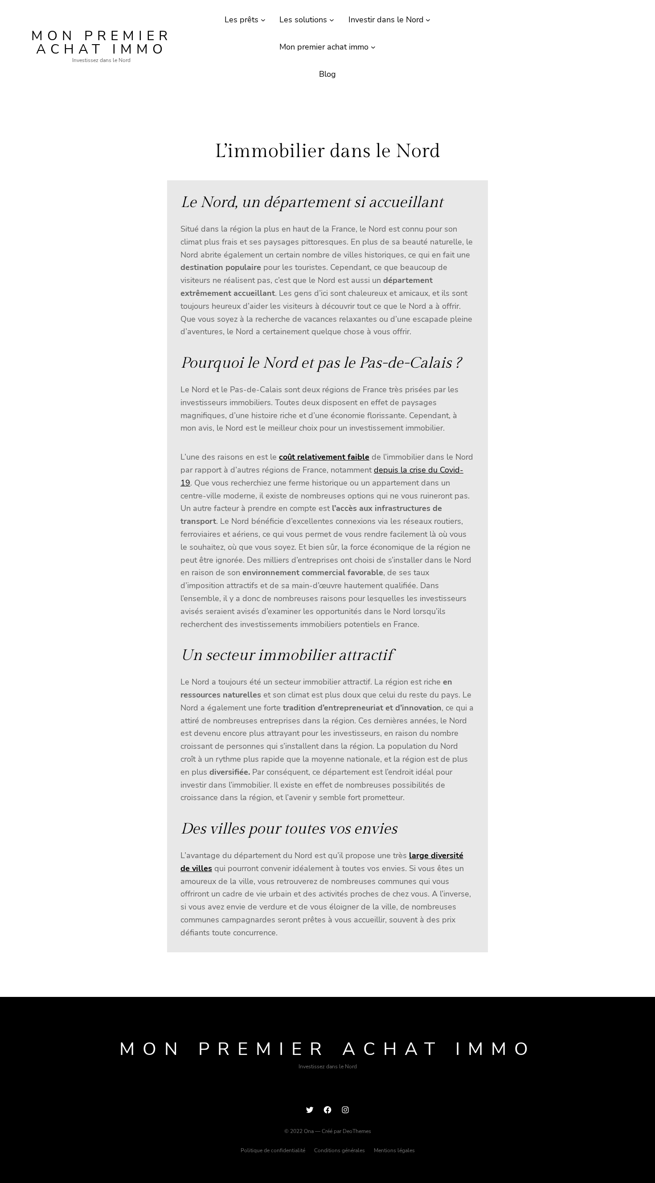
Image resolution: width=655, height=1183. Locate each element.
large (420, 855)
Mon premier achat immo (101, 42)
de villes (196, 868)
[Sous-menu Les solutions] (331, 19)
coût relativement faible (324, 457)
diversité (447, 855)
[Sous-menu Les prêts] (263, 19)
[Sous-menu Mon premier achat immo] (373, 47)
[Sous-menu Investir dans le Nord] (428, 19)
